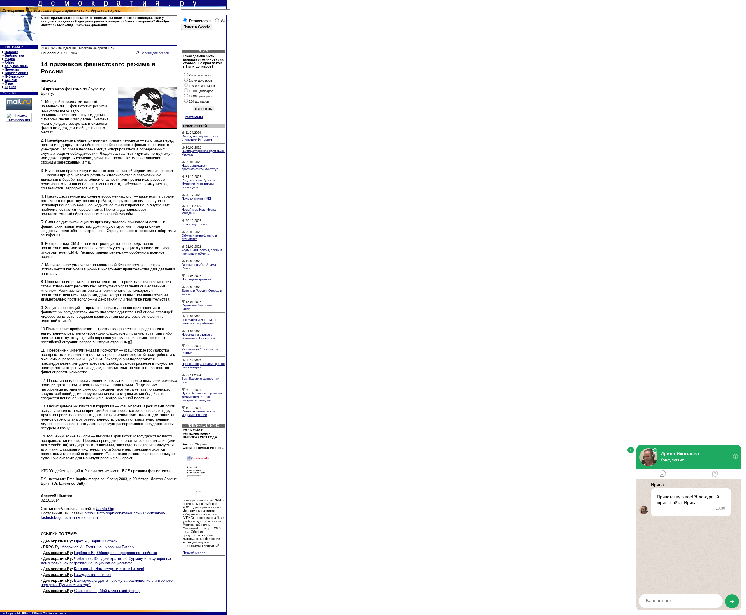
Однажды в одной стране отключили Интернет (200, 137)
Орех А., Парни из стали (95, 541)
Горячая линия (16, 73)
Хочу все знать (16, 66)
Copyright (13, 613)
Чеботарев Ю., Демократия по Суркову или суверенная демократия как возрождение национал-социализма (106, 560)
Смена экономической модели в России (198, 413)
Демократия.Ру (57, 541)
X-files (9, 62)
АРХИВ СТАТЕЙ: (195, 126)
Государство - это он (92, 574)
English (10, 87)
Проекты (12, 69)
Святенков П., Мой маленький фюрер (107, 590)
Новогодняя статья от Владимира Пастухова (198, 336)
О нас (9, 83)
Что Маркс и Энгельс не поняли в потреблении (199, 321)
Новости (11, 52)
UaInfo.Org (105, 509)
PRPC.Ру (51, 547)
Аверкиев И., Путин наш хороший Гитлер (98, 547)
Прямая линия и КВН (197, 198)
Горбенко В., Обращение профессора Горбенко (115, 553)
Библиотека (14, 55)
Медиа (10, 59)
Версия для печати (155, 53)
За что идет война (195, 224)
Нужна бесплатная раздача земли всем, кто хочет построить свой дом (202, 396)
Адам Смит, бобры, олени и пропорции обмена (202, 251)
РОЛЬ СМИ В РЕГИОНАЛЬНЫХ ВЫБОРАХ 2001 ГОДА (200, 433)
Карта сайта (57, 613)
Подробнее (194, 552)
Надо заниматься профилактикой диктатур (200, 167)
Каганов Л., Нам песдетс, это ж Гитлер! (109, 569)
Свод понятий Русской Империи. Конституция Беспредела (198, 183)
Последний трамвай (196, 279)
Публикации (14, 76)
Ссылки (11, 80)
